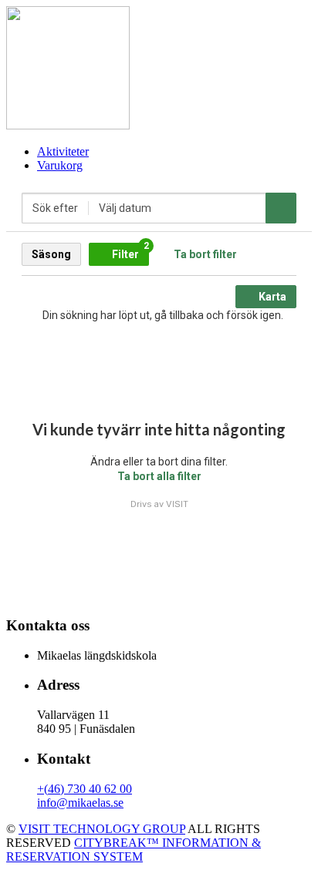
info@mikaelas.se (80, 802)
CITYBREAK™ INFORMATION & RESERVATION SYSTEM (133, 849)
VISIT (177, 504)
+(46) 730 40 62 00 (84, 788)
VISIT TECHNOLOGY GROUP (102, 828)
